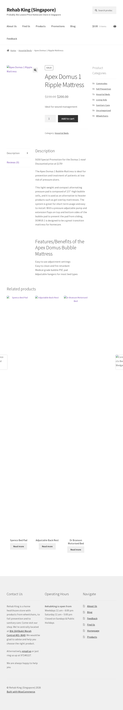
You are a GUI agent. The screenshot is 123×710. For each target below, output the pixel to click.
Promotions (58, 26)
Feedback (12, 38)
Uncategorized (103, 110)
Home (13, 50)
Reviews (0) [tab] (13, 162)
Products (41, 26)
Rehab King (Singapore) (31, 10)
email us (26, 651)
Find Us (26, 26)
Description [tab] (13, 153)
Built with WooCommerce (21, 691)
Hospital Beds (25, 50)
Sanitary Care (103, 105)
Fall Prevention (103, 88)
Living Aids (101, 99)
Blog (73, 26)
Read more (18, 546)
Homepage (93, 630)
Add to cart (68, 118)
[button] (35, 70)
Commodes (101, 83)
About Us (12, 26)
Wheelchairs (102, 115)
